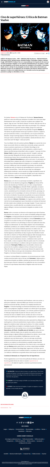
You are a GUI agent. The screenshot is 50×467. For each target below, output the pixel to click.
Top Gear (44, 453)
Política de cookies (39, 439)
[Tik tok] (24, 422)
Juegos (5, 429)
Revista (43, 429)
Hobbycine (24, 6)
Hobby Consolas (36, 453)
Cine (10, 407)
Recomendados (29, 429)
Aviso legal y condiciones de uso (13, 439)
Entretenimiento (4, 407)
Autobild (6, 453)
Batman (13, 117)
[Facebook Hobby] (17, 422)
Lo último (37, 429)
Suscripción (39, 441)
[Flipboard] (30, 422)
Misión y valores (31, 441)
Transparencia (10, 441)
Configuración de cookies (25, 443)
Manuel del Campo (6, 54)
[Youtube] (33, 422)
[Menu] (2, 2)
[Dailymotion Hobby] (28, 422)
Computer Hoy (26, 453)
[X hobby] (19, 422)
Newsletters (21, 431)
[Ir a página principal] (9, 2)
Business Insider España (16, 453)
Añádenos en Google (40, 53)
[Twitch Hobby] (21, 422)
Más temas (29, 431)
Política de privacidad (27, 439)
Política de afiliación (20, 441)
